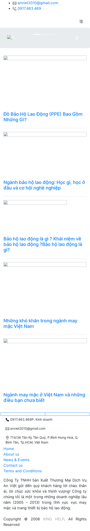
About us (11, 454)
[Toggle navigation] (81, 21)
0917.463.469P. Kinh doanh (30, 419)
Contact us (13, 465)
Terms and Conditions (22, 471)
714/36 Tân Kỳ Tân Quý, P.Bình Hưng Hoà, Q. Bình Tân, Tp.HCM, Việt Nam (42, 439)
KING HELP (53, 519)
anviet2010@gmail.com (38, 2)
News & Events (16, 459)
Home (8, 448)
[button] (12, 38)
